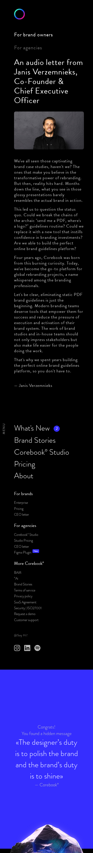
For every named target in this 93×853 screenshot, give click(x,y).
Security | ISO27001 (28, 608)
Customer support (26, 620)
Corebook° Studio (26, 534)
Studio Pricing (23, 540)
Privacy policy (23, 596)
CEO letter (21, 514)
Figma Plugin (22, 552)
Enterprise (21, 502)
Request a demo (24, 614)
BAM (17, 572)
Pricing (18, 508)
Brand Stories (23, 584)
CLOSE (8, 429)
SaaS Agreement (25, 602)
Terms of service (24, 590)
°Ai (16, 578)
